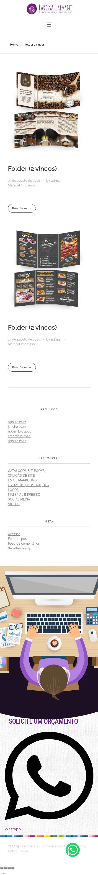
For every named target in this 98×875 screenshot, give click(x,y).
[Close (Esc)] (2, 868)
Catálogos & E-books (26, 471)
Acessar (14, 534)
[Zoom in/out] (13, 868)
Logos (13, 490)
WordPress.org (19, 548)
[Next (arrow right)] (5, 873)
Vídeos (14, 504)
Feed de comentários (24, 543)
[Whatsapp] (73, 850)
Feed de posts (18, 539)
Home (14, 44)
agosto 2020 (17, 441)
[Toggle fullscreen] (9, 868)
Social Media (19, 499)
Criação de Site (21, 475)
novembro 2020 (19, 431)
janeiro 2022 (17, 426)
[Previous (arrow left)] (2, 873)
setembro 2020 (19, 436)
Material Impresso (21, 185)
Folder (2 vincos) (32, 168)
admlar (57, 180)
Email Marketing (22, 480)
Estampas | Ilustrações (28, 485)
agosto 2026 (17, 422)
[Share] (5, 868)
